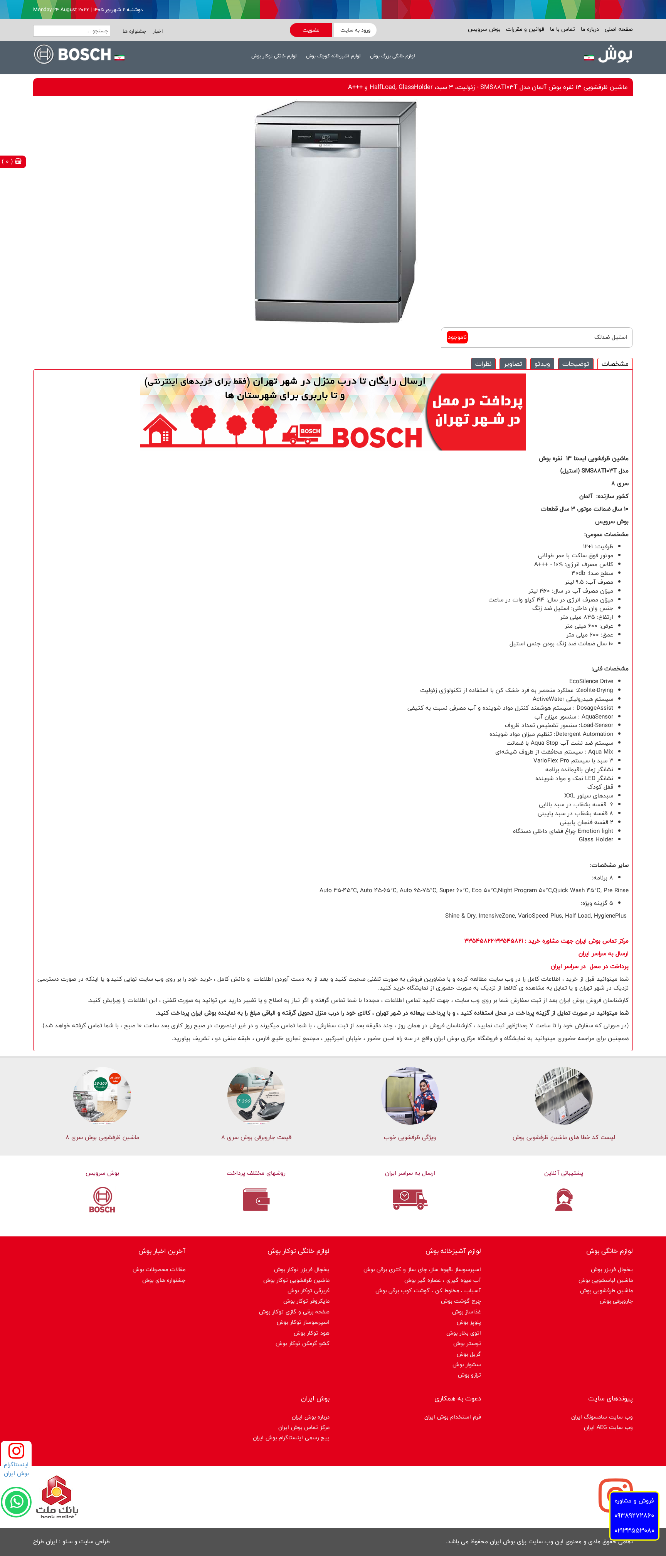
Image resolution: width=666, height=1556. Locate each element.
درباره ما (589, 29)
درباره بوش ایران (311, 1417)
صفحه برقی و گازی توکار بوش (294, 1311)
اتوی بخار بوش (463, 1333)
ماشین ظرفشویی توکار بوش (296, 1280)
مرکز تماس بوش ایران (304, 1427)
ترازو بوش (469, 1375)
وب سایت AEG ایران (608, 1427)
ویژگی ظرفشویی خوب (410, 1137)
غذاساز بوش (466, 1311)
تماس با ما (561, 29)
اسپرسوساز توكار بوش (303, 1322)
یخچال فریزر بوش (612, 1269)
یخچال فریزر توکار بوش (302, 1269)
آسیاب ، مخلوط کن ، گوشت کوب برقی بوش (428, 1290)
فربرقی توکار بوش (309, 1290)
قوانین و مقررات (524, 29)
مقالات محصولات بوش (159, 1269)
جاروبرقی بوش (616, 1301)
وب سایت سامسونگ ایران (602, 1417)
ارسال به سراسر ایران (410, 1173)
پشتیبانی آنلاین (563, 1173)
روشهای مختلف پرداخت (256, 1173)
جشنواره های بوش (163, 1280)
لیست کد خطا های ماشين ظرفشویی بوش (564, 1137)
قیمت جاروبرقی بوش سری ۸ (256, 1137)
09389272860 (634, 1515)
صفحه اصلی (618, 29)
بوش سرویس (484, 29)
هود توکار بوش (312, 1333)
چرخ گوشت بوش (461, 1301)
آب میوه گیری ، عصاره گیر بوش (442, 1280)
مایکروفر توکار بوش (306, 1301)
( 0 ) (8, 161)
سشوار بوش (466, 1364)
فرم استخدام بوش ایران (452, 1417)
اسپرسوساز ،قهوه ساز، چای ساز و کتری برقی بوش (422, 1269)
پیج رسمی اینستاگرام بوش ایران (291, 1437)
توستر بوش (467, 1343)
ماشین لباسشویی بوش (606, 1280)
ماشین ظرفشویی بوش (606, 1290)
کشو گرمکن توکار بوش (303, 1343)
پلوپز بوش (469, 1322)
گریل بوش (469, 1354)
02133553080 (634, 1530)
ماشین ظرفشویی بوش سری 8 (102, 1137)
